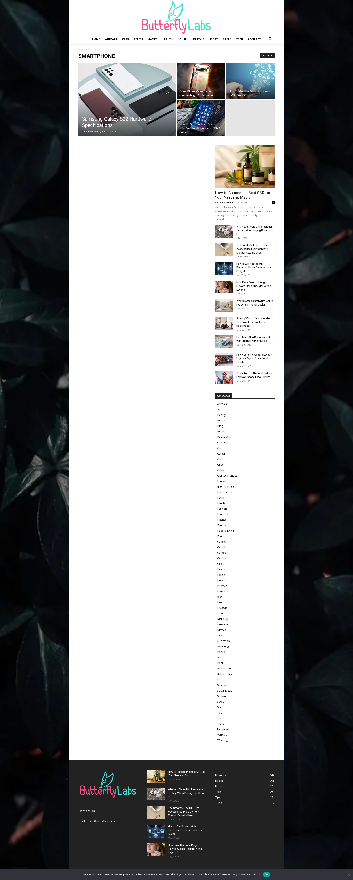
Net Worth (223, 641)
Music (220, 635)
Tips (219, 718)
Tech (239, 39)
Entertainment (225, 486)
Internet (222, 586)
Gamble (222, 547)
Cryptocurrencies (227, 475)
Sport (213, 39)
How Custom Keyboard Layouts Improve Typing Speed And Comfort (254, 358)
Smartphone (224, 685)
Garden (221, 558)
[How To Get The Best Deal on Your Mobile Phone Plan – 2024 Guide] (201, 118)
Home (96, 39)
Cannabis (222, 442)
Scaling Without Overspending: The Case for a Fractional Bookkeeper (254, 322)
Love (220, 613)
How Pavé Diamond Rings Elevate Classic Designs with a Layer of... (253, 286)
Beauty (221, 415)
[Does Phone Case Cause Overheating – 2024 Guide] (201, 81)
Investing (222, 591)
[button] (270, 39)
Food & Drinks (226, 530)
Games (152, 39)
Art (219, 409)
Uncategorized (226, 729)
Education (223, 481)
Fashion (222, 508)
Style (227, 39)
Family (221, 503)
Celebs (138, 39)
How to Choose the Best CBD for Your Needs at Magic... (242, 195)
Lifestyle (198, 39)
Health (167, 39)
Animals (111, 39)
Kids (219, 597)
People (221, 652)
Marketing (223, 624)
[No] (348, 874)
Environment (224, 492)
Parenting (223, 646)
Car (219, 448)
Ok (266, 874)
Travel (221, 723)
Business (222, 431)
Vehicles (222, 734)
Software (222, 696)
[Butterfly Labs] (176, 17)
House (182, 39)
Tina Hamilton (90, 131)
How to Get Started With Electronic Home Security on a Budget (253, 267)
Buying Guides (225, 437)
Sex (219, 679)
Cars (125, 39)
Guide (220, 563)
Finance (222, 519)
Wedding (222, 740)
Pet (219, 657)
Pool (220, 663)
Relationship (224, 674)
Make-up (222, 619)
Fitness (221, 525)
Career (221, 453)
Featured (222, 514)
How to (221, 580)
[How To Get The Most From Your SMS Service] (250, 81)
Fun (219, 536)
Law (219, 602)
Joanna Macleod (224, 202)
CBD (220, 464)
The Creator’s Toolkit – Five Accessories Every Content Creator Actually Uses (252, 249)
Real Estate (224, 668)
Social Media (224, 690)
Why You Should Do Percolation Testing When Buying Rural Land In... (255, 230)
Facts (220, 497)
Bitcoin (221, 420)
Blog (220, 426)
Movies (221, 630)
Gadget (221, 541)
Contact (254, 39)
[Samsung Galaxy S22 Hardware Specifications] (127, 105)
